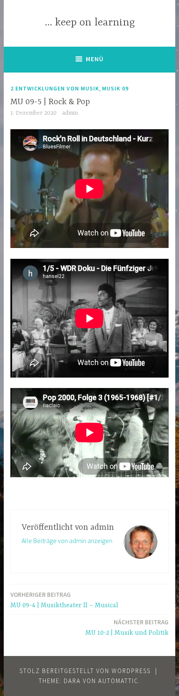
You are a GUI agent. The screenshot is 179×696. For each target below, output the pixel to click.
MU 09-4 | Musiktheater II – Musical (64, 600)
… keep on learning (90, 23)
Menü (95, 59)
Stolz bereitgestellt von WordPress (85, 671)
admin (70, 113)
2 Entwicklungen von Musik (54, 88)
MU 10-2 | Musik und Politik (127, 627)
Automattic (118, 681)
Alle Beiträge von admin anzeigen (67, 540)
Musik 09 (115, 88)
